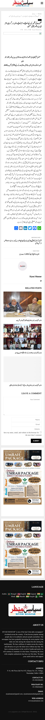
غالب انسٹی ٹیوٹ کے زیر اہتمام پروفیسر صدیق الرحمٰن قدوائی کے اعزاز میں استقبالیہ (25, 385)
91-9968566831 (38, 687)
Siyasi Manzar (36, 30)
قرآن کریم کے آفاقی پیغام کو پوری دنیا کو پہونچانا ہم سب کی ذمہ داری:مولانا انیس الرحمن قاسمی (23, 242)
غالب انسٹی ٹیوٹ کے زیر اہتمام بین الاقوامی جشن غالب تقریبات (29, 320)
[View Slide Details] (22, 477)
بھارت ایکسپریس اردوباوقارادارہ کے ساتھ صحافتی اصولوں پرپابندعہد (28, 353)
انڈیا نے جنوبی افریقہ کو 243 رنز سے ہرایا (29, 254)
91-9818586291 (38, 680)
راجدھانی (40, 20)
